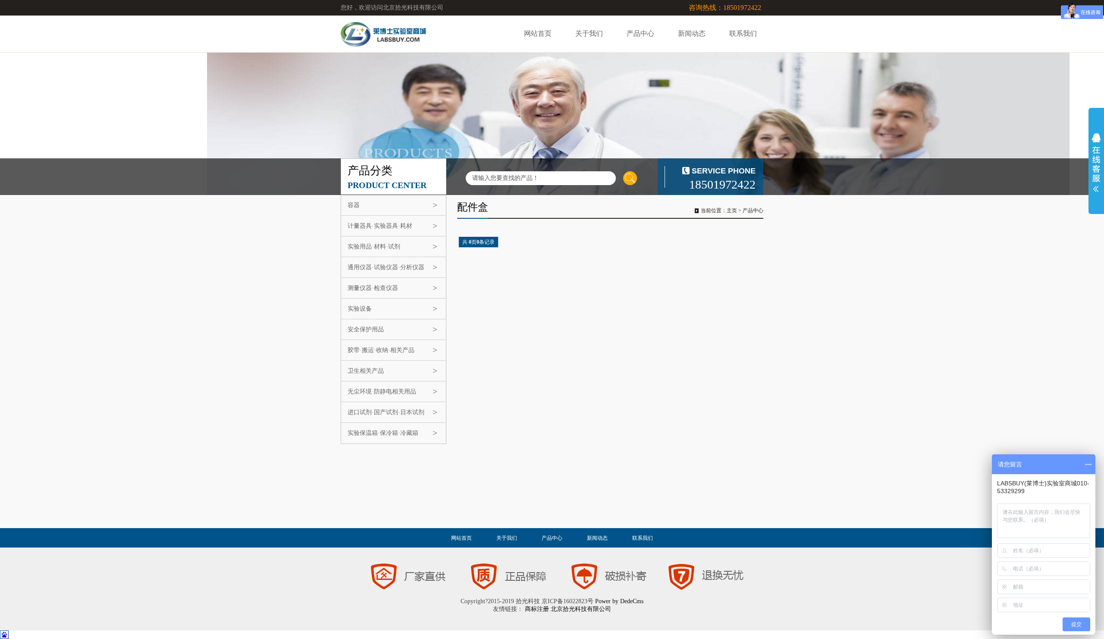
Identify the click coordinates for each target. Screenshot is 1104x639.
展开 (1096, 163)
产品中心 (640, 33)
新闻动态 (692, 33)
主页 (732, 211)
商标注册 (537, 609)
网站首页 (538, 33)
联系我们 (743, 33)
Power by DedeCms (619, 601)
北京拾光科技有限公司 (581, 609)
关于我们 (589, 33)
